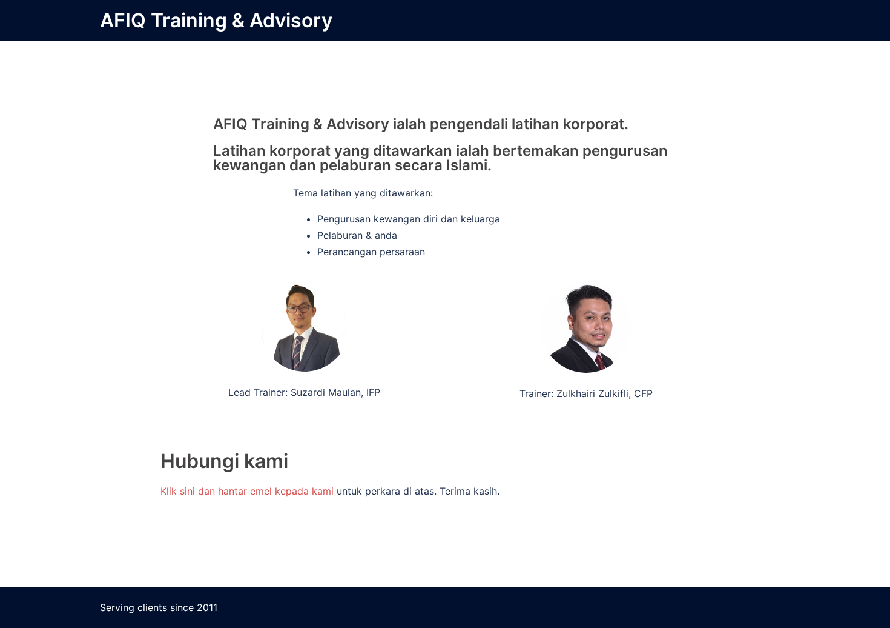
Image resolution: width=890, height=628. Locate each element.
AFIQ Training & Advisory (216, 20)
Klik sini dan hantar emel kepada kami (248, 491)
